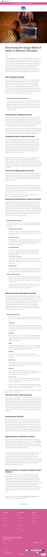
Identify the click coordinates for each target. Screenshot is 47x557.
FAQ (18, 533)
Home (4, 515)
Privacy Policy (34, 522)
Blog (18, 528)
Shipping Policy (35, 515)
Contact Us (19, 522)
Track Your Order (20, 530)
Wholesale (19, 515)
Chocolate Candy (6, 517)
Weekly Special (6, 525)
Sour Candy (5, 522)
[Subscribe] (22, 542)
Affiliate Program (20, 517)
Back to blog (24, 504)
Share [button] (7, 55)
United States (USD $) (8, 552)
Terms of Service (35, 517)
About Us (19, 520)
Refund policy (34, 520)
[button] (3, 8)
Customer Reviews (20, 525)
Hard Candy (5, 520)
